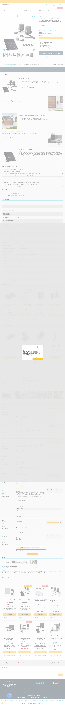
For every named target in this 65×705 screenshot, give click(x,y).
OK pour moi (38, 358)
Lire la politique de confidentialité (27, 355)
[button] (2, 703)
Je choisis (27, 358)
